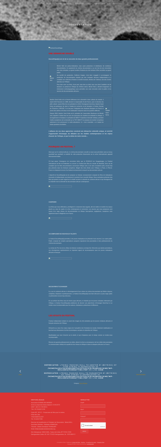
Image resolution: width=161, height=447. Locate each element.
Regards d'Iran (100, 442)
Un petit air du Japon (91, 442)
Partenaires (140, 374)
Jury (20, 374)
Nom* (82, 409)
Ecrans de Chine (76, 442)
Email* (82, 402)
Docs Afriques (83, 383)
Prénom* (83, 416)
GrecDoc (83, 442)
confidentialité (90, 444)
